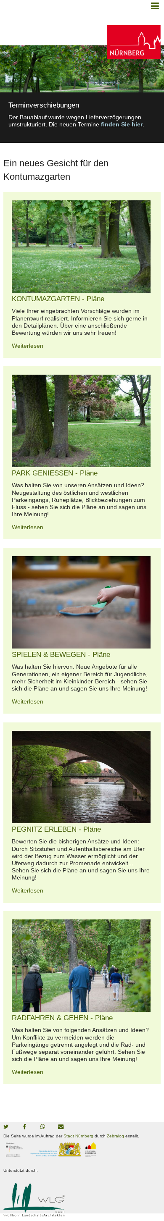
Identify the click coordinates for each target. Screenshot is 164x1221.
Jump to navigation (155, 6)
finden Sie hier (122, 124)
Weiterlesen (27, 345)
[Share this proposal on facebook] (26, 1127)
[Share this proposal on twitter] (8, 1127)
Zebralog (115, 1136)
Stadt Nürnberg (78, 1136)
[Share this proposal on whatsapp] (45, 1127)
